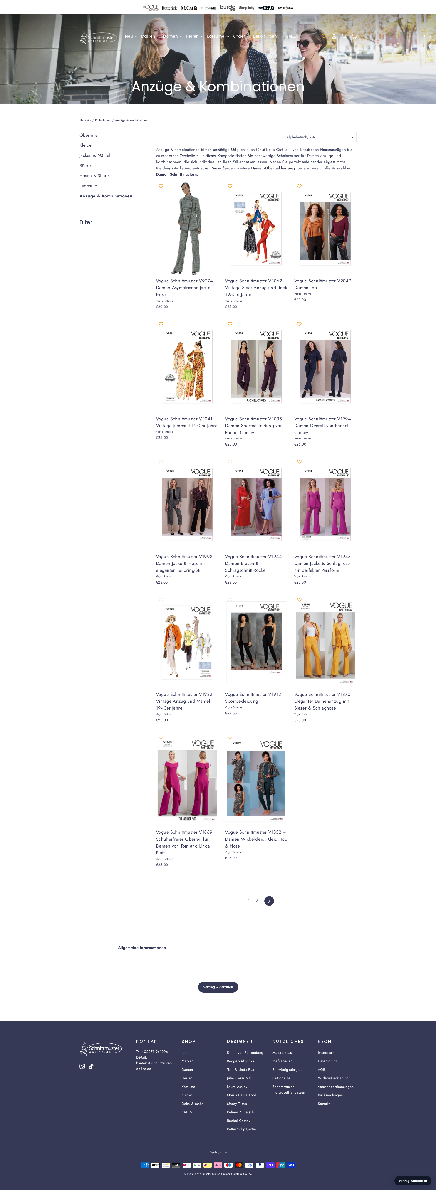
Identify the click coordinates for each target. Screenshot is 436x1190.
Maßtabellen (282, 1061)
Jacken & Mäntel (94, 155)
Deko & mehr (266, 36)
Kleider (86, 145)
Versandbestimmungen (336, 1086)
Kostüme (216, 36)
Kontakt (324, 1103)
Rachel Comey (238, 1120)
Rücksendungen (330, 1095)
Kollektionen (103, 120)
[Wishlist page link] (324, 36)
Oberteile (88, 135)
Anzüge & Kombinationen (105, 196)
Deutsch (215, 1152)
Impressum (326, 1052)
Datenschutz (327, 1061)
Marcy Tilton (237, 1103)
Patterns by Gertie (241, 1129)
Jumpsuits (88, 186)
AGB (321, 1069)
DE (424, 36)
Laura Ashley (237, 1086)
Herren (193, 36)
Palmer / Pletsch (240, 1112)
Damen (171, 36)
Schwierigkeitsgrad (287, 1069)
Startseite (85, 120)
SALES (291, 36)
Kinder (239, 36)
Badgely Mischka (240, 1061)
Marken (148, 36)
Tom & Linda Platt (241, 1069)
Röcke (85, 166)
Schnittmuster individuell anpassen (288, 1089)
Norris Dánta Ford (241, 1095)
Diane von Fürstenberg (245, 1052)
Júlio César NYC (240, 1078)
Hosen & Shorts (94, 175)
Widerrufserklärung (333, 1078)
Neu (129, 36)
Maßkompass (282, 1052)
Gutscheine (281, 1078)
